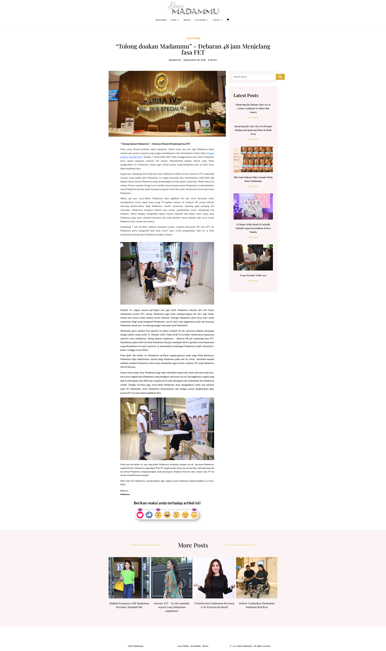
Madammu (161, 20)
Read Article (253, 117)
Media (187, 20)
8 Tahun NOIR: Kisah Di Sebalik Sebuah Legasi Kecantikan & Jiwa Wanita (253, 228)
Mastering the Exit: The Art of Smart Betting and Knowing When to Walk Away (253, 130)
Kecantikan (195, 646)
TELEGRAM (200, 20)
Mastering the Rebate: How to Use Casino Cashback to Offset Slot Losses (253, 108)
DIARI (174, 20)
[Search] (280, 77)
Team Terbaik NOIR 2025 (253, 275)
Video (216, 20)
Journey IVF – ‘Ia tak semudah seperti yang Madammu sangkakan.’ (171, 607)
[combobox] (254, 77)
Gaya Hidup (193, 38)
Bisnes (205, 646)
